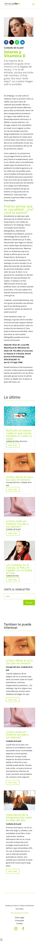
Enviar (29, 602)
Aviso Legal (19, 917)
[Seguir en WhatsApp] (17, 42)
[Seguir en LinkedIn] (22, 42)
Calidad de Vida (12, 441)
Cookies (19, 923)
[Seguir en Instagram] (16, 928)
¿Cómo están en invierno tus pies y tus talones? (17, 523)
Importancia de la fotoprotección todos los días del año (19, 817)
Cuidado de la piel (13, 529)
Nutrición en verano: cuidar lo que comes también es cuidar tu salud (19, 434)
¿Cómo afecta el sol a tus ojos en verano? (19, 478)
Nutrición (23, 441)
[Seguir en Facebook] (6, 42)
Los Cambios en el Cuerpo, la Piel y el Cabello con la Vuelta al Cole (19, 569)
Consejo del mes (13, 482)
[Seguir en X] (11, 42)
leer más (12, 445)
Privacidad (19, 920)
